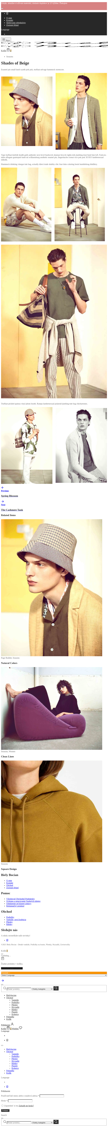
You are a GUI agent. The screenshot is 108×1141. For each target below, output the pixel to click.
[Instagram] (7, 13)
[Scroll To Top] (2, 981)
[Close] (2, 8)
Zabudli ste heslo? (26, 1106)
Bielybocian (11, 995)
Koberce (15, 1014)
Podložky (10, 917)
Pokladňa (10, 1017)
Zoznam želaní (12, 25)
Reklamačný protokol (15, 906)
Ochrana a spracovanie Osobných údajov (23, 901)
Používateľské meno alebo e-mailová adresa (20, 1096)
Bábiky (9, 924)
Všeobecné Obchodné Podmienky (20, 899)
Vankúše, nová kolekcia (16, 919)
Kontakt (9, 20)
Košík (8, 1019)
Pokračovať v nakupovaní (12, 968)
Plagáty (15, 1012)
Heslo (4, 1101)
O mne (9, 18)
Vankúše (15, 1000)
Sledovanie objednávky (16, 23)
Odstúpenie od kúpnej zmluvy (18, 903)
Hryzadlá (15, 1007)
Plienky (9, 922)
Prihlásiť (5, 1110)
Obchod (9, 885)
